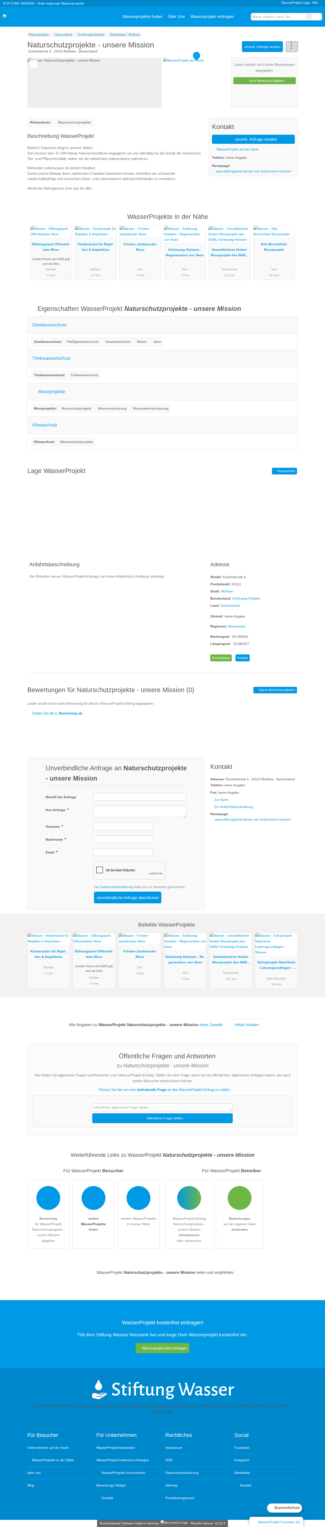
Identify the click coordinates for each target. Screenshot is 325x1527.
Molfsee (227, 591)
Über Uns (176, 16)
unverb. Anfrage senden (262, 47)
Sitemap (171, 1485)
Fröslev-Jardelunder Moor (140, 247)
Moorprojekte (51, 391)
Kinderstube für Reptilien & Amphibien (96, 247)
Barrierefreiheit (287, 1508)
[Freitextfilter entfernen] (309, 17)
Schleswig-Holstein (246, 598)
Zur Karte (221, 800)
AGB (168, 1460)
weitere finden (93, 1224)
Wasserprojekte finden (142, 16)
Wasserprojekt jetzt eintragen (164, 1348)
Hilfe (315, 3)
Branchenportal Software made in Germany (128, 1523)
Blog (30, 1485)
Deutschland (230, 605)
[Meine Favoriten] (244, 17)
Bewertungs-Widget (111, 1485)
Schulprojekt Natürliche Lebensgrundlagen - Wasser (276, 966)
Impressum (173, 1448)
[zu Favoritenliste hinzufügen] (33, 64)
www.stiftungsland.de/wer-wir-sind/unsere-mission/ (253, 171)
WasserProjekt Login (295, 3)
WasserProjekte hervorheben (123, 1473)
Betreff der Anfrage (61, 797)
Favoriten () (279, 1522)
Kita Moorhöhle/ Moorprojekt (274, 247)
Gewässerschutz (49, 324)
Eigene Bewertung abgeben (276, 690)
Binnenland (236, 626)
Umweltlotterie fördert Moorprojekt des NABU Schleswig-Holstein (229, 253)
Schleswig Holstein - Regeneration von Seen (185, 252)
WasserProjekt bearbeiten (115, 1448)
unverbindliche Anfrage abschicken (128, 897)
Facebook (241, 1448)
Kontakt (242, 658)
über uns (34, 1473)
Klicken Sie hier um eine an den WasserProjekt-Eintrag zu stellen (164, 1090)
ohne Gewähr (211, 1024)
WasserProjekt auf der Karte (237, 149)
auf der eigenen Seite (239, 1224)
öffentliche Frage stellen (164, 1118)
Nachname (55, 839)
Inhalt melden (247, 1024)
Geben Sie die (57, 713)
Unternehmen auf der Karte (48, 1448)
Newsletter (242, 1473)
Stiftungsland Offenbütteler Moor (51, 247)
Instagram (242, 1460)
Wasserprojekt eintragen (212, 16)
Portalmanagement (179, 1498)
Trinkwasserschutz (51, 358)
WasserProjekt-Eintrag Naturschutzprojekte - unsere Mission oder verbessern (189, 1229)
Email (50, 852)
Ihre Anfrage (56, 810)
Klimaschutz (44, 424)
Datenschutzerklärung (116, 887)
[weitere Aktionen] (292, 46)
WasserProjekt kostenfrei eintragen (122, 1460)
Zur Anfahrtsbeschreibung (233, 807)
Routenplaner (286, 471)
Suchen (318, 17)
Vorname (53, 826)
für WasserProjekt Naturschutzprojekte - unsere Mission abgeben (48, 1229)
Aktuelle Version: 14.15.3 (208, 1523)
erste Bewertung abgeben (266, 80)
